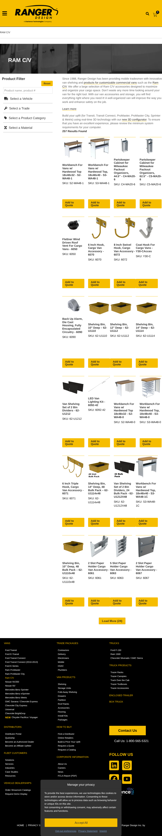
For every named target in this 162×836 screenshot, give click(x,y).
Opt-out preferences (65, 831)
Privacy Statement (87, 831)
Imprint (103, 831)
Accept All (81, 822)
